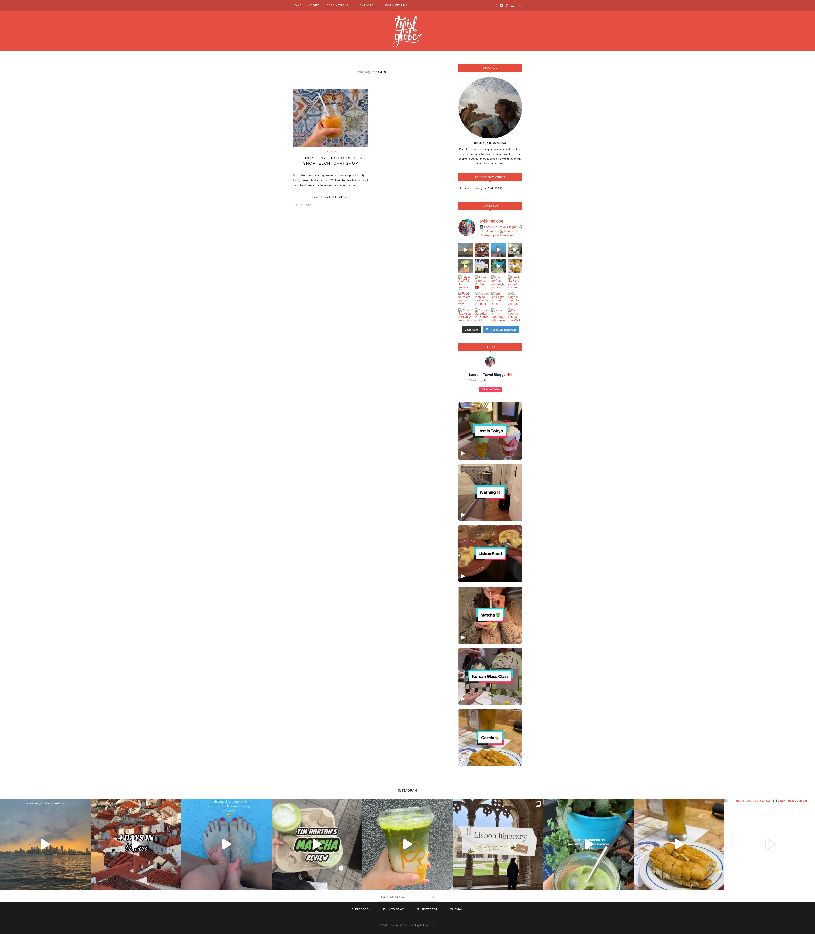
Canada (331, 152)
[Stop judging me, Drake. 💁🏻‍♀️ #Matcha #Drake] (490, 615)
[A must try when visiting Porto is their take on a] (515, 266)
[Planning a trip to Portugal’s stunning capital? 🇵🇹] (482, 266)
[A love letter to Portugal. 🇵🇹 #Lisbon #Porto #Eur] (482, 282)
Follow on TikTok (490, 389)
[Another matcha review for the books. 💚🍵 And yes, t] (482, 299)
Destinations (338, 5)
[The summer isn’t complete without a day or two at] (465, 250)
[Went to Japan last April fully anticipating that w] (465, 315)
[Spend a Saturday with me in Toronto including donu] (498, 315)
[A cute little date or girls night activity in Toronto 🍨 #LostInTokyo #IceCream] (490, 431)
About (314, 5)
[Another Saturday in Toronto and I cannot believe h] (482, 315)
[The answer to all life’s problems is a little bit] (498, 266)
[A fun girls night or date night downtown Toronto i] (498, 299)
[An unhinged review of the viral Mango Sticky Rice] (465, 266)
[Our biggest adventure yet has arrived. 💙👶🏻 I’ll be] (515, 299)
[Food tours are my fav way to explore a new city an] (465, 299)
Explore (367, 5)
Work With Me (396, 5)
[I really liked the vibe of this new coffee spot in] (515, 282)
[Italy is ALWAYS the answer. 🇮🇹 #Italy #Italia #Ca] (465, 282)
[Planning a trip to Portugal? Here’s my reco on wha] (482, 250)
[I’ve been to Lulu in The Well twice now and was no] (515, 315)
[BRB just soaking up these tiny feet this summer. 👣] (498, 250)
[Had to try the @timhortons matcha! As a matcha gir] (515, 250)
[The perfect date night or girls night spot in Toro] (498, 282)
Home (297, 5)
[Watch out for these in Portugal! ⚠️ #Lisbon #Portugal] (490, 492)
